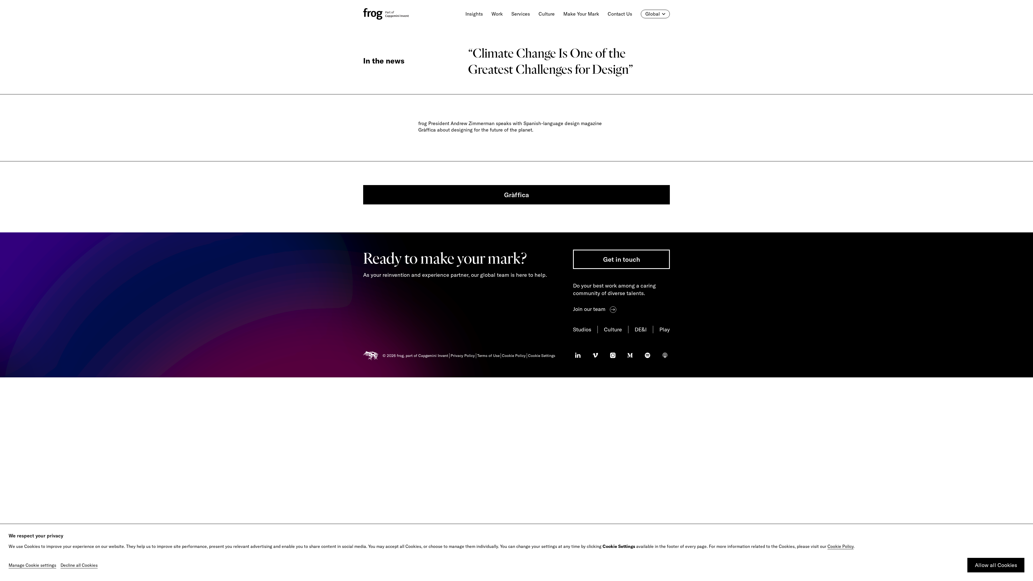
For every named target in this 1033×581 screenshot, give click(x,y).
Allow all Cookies (996, 565)
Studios (582, 329)
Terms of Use (488, 355)
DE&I (641, 329)
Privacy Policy (463, 355)
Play (664, 329)
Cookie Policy (840, 546)
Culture (613, 329)
